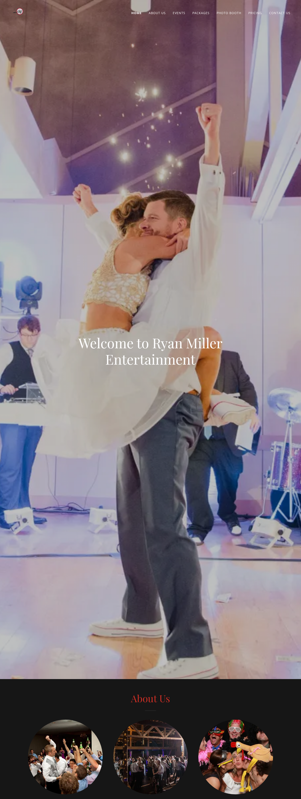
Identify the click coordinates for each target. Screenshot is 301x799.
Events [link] (179, 13)
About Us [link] (157, 13)
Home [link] (136, 13)
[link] (19, 11)
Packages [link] (201, 13)
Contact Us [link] (279, 13)
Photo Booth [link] (229, 13)
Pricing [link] (255, 13)
